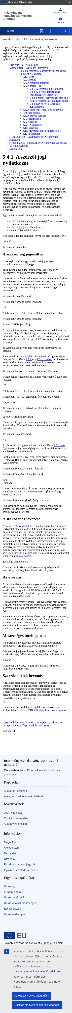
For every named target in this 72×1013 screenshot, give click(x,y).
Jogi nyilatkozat (13, 812)
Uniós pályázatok (14, 897)
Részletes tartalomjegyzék (19, 864)
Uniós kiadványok (14, 914)
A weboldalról (12, 847)
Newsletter (10, 853)
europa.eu (47, 943)
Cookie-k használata (16, 818)
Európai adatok (13, 892)
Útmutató (9, 859)
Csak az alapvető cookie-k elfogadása (37, 1005)
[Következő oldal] (64, 31)
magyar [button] (60, 22)
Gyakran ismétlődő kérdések (21, 870)
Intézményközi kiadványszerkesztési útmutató (18, 15)
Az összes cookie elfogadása (31, 995)
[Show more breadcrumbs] (18, 39)
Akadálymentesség (15, 823)
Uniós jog (9, 886)
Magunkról (10, 842)
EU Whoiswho (12, 908)
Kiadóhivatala (42, 770)
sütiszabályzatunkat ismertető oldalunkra (37, 971)
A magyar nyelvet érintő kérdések (23, 796)
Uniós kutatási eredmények (20, 903)
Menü (10, 30)
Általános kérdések (15, 790)
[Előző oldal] (55, 31)
